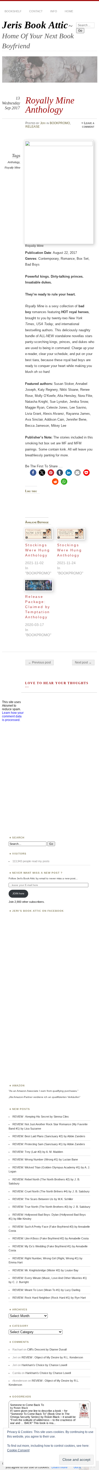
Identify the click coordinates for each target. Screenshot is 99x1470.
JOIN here (18, 893)
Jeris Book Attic (35, 24)
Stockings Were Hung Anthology (37, 550)
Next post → (83, 662)
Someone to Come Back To (27, 1404)
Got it (77, 1467)
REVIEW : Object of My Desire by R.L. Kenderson (52, 1357)
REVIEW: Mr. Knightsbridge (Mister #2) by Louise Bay (45, 1270)
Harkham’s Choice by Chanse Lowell (44, 1365)
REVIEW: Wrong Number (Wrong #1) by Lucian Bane (45, 1159)
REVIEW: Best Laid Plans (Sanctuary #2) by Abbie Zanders (48, 1136)
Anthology (14, 162)
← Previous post (39, 662)
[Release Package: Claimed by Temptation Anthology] (38, 585)
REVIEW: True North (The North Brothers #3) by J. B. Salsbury (51, 1206)
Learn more (60, 1467)
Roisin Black (21, 1407)
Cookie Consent (18, 1450)
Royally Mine (12, 167)
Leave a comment (88, 124)
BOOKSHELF (13, 11)
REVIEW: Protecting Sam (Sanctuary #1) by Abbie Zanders (48, 1144)
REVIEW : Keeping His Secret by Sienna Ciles (40, 1116)
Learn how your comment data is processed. (13, 716)
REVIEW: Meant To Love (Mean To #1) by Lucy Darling (46, 1289)
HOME (69, 11)
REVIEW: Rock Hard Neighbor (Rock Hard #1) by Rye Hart (49, 1297)
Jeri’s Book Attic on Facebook (38, 910)
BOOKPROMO (60, 123)
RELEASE (32, 126)
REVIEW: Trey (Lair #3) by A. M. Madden (37, 1151)
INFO (53, 11)
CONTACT (36, 11)
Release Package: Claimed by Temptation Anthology (37, 607)
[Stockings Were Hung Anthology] (38, 534)
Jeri (43, 123)
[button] (33, 472)
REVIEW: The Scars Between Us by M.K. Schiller (42, 1199)
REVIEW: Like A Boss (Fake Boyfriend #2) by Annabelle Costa (50, 1238)
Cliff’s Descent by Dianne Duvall (47, 1349)
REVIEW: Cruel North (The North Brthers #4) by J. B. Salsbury (51, 1191)
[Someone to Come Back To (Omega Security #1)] (84, 1417)
